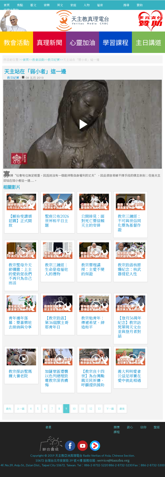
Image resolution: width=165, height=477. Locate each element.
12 (90, 408)
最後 (122, 408)
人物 (87, 5)
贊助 (140, 5)
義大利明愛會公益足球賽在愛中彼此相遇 (129, 375)
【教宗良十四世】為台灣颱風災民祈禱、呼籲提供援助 (92, 377)
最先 (8, 408)
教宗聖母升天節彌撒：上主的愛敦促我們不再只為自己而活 (20, 273)
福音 (100, 5)
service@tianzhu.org (113, 460)
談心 (130, 427)
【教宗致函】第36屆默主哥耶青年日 (57, 322)
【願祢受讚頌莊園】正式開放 (20, 220)
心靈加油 (82, 42)
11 (82, 408)
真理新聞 (49, 42)
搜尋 (126, 5)
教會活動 (16, 42)
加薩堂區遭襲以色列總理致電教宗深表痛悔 (56, 377)
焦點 (20, 5)
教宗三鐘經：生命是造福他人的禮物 (56, 269)
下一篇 (110, 408)
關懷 (117, 427)
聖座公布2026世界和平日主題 (57, 220)
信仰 (143, 427)
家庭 (73, 5)
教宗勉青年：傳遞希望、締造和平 (92, 322)
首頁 (7, 5)
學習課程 (115, 42)
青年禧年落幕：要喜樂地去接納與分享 (20, 322)
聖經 (157, 427)
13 (99, 408)
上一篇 (20, 408)
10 (74, 408)
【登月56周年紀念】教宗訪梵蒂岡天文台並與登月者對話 (129, 327)
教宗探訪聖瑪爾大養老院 (20, 373)
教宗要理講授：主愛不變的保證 (92, 269)
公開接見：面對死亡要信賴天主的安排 (92, 220)
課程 (117, 432)
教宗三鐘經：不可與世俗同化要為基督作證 (129, 222)
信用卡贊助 (11, 10)
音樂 (47, 5)
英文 (60, 5)
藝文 (33, 5)
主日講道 (148, 42)
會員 (48, 427)
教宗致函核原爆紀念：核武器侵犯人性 (129, 269)
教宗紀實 (54, 59)
